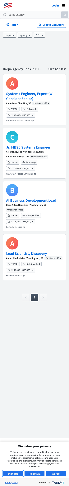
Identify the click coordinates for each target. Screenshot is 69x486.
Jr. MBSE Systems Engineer (28, 147)
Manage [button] (13, 473)
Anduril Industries (15, 258)
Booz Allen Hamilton (17, 204)
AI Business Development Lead (31, 200)
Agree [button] (56, 473)
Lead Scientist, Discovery (26, 253)
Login (55, 5)
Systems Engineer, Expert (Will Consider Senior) (30, 96)
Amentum (11, 103)
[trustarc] (58, 482)
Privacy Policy (11, 482)
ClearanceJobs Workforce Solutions (25, 151)
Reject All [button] (34, 473)
